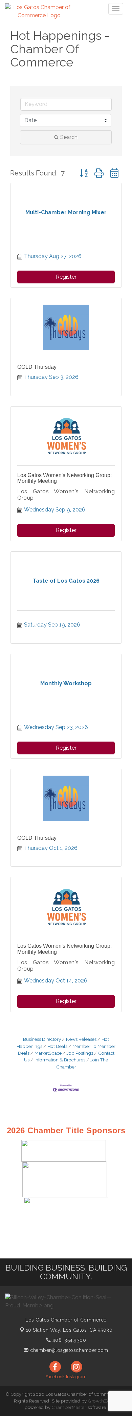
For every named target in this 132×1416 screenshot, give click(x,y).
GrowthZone (101, 1401)
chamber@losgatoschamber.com (68, 1350)
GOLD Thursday (37, 367)
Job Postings (80, 1053)
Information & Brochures (60, 1059)
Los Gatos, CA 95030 (69, 1330)
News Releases (81, 1039)
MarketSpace (48, 1053)
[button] (83, 173)
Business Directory (42, 1039)
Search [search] (69, 137)
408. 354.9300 (68, 1340)
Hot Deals (57, 1046)
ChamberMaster (69, 1407)
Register (66, 277)
